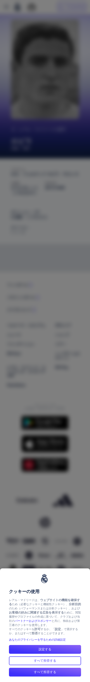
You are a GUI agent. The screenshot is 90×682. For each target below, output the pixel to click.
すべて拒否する (45, 660)
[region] (45, 625)
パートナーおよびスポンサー (33, 620)
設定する (45, 649)
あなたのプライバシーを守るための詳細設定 (37, 639)
